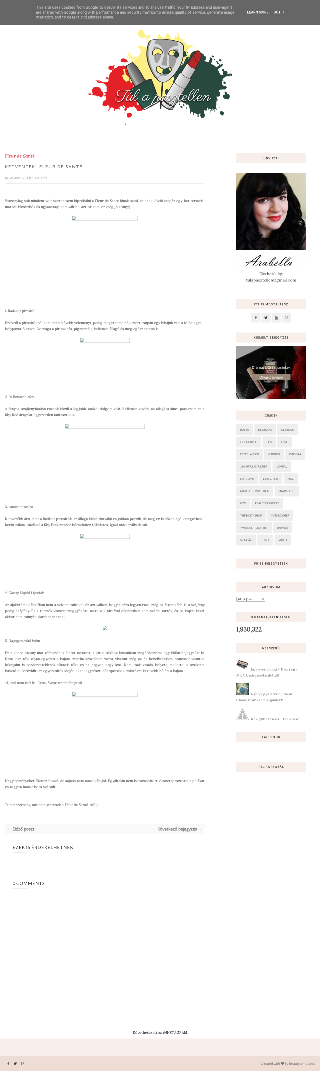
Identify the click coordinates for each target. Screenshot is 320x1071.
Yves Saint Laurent (254, 527)
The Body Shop (251, 515)
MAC (291, 478)
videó (282, 540)
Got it (279, 12)
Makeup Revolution (254, 490)
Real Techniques (267, 503)
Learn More (257, 12)
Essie (284, 442)
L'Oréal (281, 466)
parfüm (282, 527)
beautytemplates (302, 1063)
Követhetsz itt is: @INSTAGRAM (160, 1032)
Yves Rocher (280, 515)
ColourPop (248, 442)
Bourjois (265, 429)
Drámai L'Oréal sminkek (271, 367)
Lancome (247, 478)
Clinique (287, 429)
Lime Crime (270, 478)
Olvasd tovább (271, 377)
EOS (269, 442)
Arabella (17, 178)
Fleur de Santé (20, 156)
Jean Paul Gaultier (253, 466)
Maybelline (286, 490)
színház (246, 540)
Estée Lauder (249, 454)
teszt (265, 540)
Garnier (274, 454)
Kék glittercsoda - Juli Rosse (275, 719)
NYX (243, 503)
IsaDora (295, 454)
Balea (244, 429)
